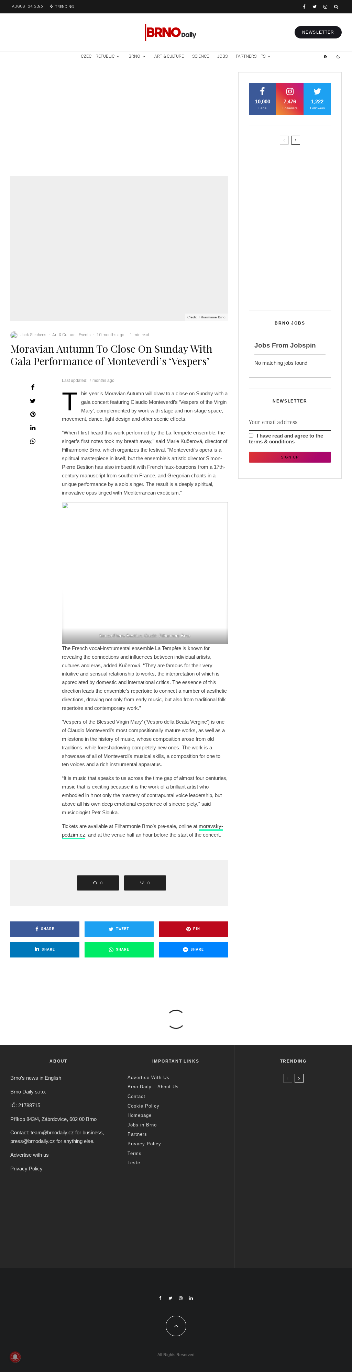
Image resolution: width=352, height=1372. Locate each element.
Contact (136, 1096)
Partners (137, 1134)
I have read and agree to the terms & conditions (286, 438)
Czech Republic (97, 56)
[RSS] (325, 57)
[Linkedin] (191, 1298)
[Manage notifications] (15, 1356)
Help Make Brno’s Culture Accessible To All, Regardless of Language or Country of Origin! (59, 138)
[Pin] (32, 414)
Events (85, 334)
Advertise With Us (148, 1077)
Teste (134, 1162)
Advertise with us (29, 1155)
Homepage (140, 1115)
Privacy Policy (26, 1168)
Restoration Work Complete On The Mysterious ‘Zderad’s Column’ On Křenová (303, 205)
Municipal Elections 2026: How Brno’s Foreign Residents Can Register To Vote (304, 240)
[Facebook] (304, 6)
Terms (135, 1153)
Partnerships (250, 56)
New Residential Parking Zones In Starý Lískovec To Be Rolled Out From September (302, 166)
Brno (134, 56)
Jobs (222, 56)
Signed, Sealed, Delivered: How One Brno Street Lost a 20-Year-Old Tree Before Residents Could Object (304, 281)
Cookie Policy (144, 1106)
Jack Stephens (33, 334)
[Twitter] (314, 6)
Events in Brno (56, 89)
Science (200, 56)
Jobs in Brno (142, 1124)
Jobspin (303, 345)
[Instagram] (325, 6)
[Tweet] (32, 401)
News (48, 95)
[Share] (32, 387)
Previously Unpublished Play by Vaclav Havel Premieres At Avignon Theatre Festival (211, 128)
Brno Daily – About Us (153, 1086)
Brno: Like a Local (289, 1223)
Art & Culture (169, 56)
